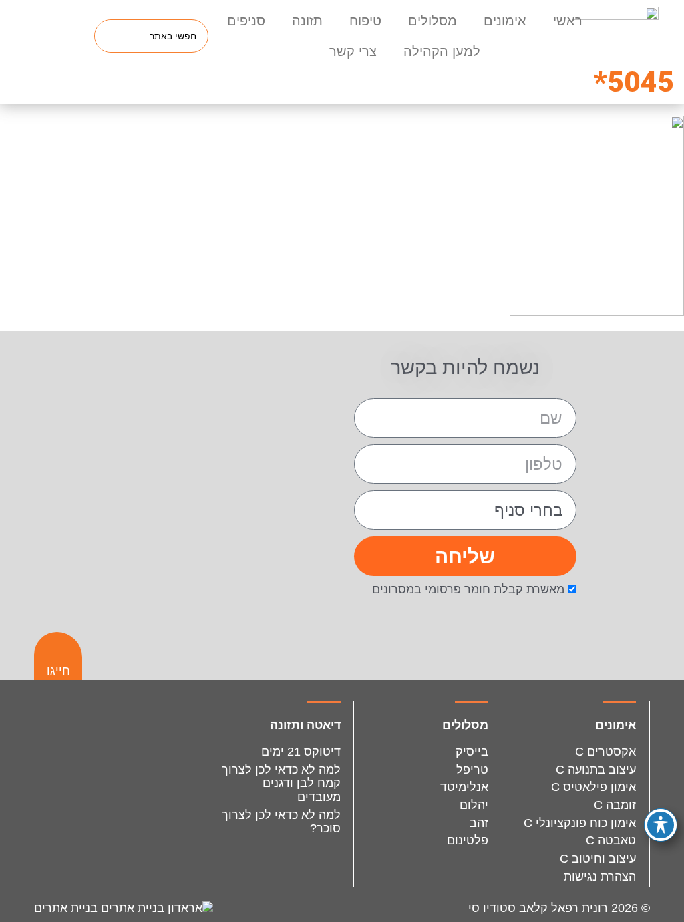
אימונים (505, 20)
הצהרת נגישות (600, 876)
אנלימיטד (464, 787)
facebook (90, 735)
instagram (151, 735)
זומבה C (615, 805)
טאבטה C (611, 840)
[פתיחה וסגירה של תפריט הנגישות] (661, 825)
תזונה (307, 20)
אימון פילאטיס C (593, 787)
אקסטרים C (605, 751)
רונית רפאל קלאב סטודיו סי (538, 908)
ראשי (567, 20)
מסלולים (432, 20)
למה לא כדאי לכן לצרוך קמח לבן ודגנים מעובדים (281, 783)
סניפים (246, 20)
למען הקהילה (441, 51)
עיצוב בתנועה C (596, 769)
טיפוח (365, 20)
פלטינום (467, 840)
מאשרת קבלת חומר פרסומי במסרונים (468, 589)
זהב (479, 823)
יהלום (474, 805)
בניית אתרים (67, 908)
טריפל (472, 769)
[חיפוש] (111, 36)
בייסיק (472, 751)
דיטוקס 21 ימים (301, 751)
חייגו (58, 670)
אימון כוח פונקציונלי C (580, 823)
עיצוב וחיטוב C (598, 858)
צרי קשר (353, 51)
